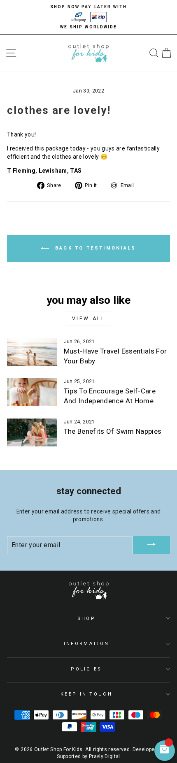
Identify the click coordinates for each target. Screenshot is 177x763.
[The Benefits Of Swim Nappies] (32, 432)
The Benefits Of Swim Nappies (113, 431)
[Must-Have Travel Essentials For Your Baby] (32, 352)
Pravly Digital (104, 756)
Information (86, 643)
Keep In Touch (86, 694)
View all (88, 318)
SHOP (86, 618)
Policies (86, 669)
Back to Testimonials (94, 248)
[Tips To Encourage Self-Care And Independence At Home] (32, 392)
